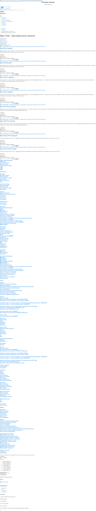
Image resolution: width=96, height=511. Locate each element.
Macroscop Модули (4, 263)
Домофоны (2, 323)
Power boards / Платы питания (7, 435)
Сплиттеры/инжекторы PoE (6, 232)
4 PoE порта (2, 245)
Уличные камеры (4, 164)
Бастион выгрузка (4, 298)
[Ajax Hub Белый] (18, 61)
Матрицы (2, 344)
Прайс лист (4, 18)
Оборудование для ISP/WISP (6, 236)
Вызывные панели (4, 410)
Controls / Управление (5, 444)
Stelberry (2, 282)
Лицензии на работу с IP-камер (7, 214)
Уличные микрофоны (5, 289)
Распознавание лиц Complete (7, 219)
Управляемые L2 (4, 239)
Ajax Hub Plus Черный (8, 106)
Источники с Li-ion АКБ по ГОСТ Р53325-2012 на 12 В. (12, 307)
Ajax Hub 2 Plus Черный (8, 135)
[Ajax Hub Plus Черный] (18, 104)
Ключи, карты (3, 416)
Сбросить (8, 472)
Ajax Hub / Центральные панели (7, 446)
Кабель (1, 321)
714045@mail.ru (3, 501)
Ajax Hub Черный (6, 48)
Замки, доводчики (4, 417)
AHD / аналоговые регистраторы (7, 194)
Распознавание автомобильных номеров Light (11, 220)
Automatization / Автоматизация (7, 445)
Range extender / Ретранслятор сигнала (9, 436)
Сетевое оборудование (5, 230)
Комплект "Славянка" (5, 450)
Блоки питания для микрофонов (7, 291)
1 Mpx (1, 166)
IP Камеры (2, 174)
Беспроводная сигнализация (8, 31)
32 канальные (3, 199)
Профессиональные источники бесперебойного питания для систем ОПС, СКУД (18, 306)
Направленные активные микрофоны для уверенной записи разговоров (17, 286)
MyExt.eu (33, 454)
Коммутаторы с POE (4, 233)
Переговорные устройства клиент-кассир (9, 287)
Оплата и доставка (6, 20)
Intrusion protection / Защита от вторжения (10, 438)
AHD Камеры (3, 161)
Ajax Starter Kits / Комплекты (6, 447)
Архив (1, 371)
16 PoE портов (3, 247)
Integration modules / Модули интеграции (9, 437)
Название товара (3, 41)
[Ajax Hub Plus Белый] (18, 119)
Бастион (2, 296)
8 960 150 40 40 (48, 4)
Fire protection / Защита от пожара (8, 441)
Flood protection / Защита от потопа (8, 440)
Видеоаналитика (4, 211)
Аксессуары (3, 228)
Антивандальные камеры (6, 165)
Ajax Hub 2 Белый (6, 92)
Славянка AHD (3, 366)
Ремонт (3, 22)
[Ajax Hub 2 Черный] (18, 75)
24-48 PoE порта (3, 246)
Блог (3, 489)
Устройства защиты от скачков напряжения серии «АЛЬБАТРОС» (15, 304)
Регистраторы (3, 333)
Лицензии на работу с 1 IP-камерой (8, 273)
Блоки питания (3, 314)
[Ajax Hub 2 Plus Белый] (18, 147)
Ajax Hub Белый (5, 63)
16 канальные (3, 198)
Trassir (1, 209)
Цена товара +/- (3, 40)
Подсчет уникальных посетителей (8, 223)
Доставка (4, 488)
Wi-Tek (1, 234)
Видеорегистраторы (5, 192)
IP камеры (2, 339)
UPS (1, 242)
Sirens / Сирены (3, 442)
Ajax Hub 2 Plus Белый (8, 149)
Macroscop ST (3, 260)
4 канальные (3, 195)
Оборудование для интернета (7, 328)
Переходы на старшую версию (7, 215)
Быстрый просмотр (41, 46)
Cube (1, 181)
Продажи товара (3, 42)
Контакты (4, 25)
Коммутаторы (3, 237)
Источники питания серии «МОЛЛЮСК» (9, 311)
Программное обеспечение (6, 207)
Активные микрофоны (5, 285)
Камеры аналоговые (5, 391)
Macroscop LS (3, 258)
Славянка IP (2, 367)
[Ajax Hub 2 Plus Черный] (18, 133)
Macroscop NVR (3, 224)
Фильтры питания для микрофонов (8, 284)
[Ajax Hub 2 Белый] (18, 90)
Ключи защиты (3, 213)
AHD (1, 336)
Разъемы (2, 191)
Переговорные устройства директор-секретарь (11, 290)
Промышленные (4, 241)
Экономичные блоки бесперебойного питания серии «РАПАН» (14, 300)
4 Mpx (1, 169)
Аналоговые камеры (5, 184)
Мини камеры (3, 171)
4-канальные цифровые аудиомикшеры (9, 294)
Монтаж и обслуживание (7, 21)
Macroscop (2, 210)
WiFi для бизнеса (4, 252)
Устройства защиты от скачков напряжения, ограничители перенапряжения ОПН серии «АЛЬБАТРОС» (23, 302)
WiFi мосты (2, 251)
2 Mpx (1, 168)
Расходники (2, 322)
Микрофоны (3, 226)
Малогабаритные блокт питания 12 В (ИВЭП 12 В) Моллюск (13, 312)
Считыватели (3, 413)
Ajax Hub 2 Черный (7, 77)
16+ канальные (3, 204)
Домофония (2, 409)
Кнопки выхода (3, 414)
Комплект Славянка (4, 365)
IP (0, 335)
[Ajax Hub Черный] (18, 46)
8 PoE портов (3, 243)
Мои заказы (4, 490)
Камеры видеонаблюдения (6, 160)
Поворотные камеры (5, 180)
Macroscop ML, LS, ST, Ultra (6, 261)
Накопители (2, 206)
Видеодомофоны (4, 412)
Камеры (2, 372)
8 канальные (3, 196)
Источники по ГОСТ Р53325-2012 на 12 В (9, 309)
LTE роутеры (3, 253)
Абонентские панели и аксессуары (8, 293)
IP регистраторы (4, 201)
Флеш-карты (3, 332)
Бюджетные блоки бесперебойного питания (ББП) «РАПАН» (14, 299)
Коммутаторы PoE (4, 238)
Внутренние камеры (4, 163)
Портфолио (4, 23)
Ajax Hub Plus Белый (7, 121)
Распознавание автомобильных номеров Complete (12, 222)
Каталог (2, 11)
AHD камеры (3, 341)
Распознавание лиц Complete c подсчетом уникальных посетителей (16, 218)
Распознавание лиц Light (6, 216)
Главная (3, 17)
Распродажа (3, 331)
